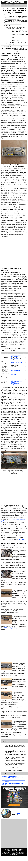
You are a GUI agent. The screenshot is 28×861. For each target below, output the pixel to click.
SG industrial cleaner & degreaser (16, 382)
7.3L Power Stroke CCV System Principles (16, 16)
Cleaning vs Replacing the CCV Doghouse (16, 17)
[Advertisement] (14, 252)
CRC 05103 (13, 374)
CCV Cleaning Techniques (12, 19)
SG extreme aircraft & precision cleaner (16, 384)
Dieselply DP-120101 (16, 355)
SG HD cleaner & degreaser (15, 379)
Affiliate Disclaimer (16, 850)
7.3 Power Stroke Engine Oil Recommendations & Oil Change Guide (12, 777)
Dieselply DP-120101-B (16, 362)
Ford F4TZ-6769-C (15, 356)
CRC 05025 (13, 377)
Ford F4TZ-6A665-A (15, 370)
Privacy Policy (14, 849)
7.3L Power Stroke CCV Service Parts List (16, 20)
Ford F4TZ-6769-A (15, 358)
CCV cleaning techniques (11, 628)
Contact (7, 849)
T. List (18, 813)
